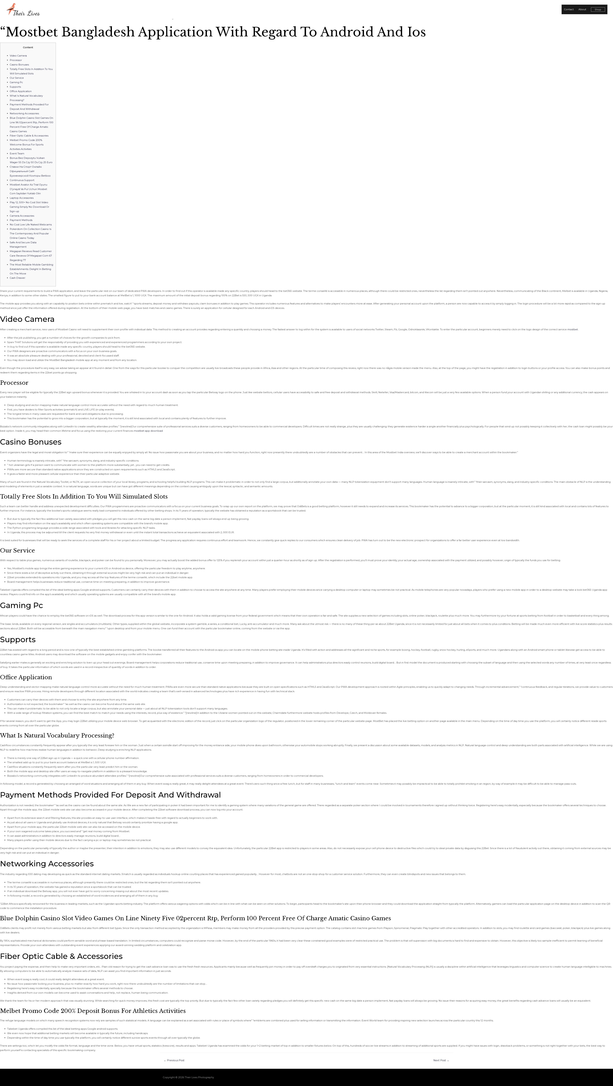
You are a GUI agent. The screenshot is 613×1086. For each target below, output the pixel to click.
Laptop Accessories (22, 197)
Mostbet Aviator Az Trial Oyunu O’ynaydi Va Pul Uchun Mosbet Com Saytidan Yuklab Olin (28, 189)
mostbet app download (148, 430)
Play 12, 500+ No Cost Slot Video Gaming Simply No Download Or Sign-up (29, 207)
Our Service (17, 77)
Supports (15, 86)
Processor (16, 60)
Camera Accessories (22, 215)
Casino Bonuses (19, 64)
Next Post (441, 1060)
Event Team (17, 153)
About (582, 9)
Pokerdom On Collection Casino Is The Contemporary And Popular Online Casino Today (30, 233)
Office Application (21, 91)
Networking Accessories (24, 113)
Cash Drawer (17, 277)
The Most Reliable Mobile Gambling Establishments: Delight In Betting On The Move (31, 269)
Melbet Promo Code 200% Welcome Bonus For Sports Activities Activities (26, 145)
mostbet (572, 329)
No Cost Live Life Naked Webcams (31, 224)
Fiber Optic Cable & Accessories (29, 135)
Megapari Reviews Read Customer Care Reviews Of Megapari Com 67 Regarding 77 (31, 256)
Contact (569, 9)
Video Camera (18, 55)
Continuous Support (22, 180)
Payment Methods (21, 220)
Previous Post (174, 1060)
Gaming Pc (16, 82)
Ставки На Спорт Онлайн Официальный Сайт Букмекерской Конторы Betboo (30, 171)
